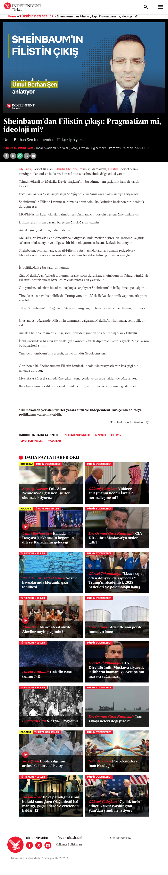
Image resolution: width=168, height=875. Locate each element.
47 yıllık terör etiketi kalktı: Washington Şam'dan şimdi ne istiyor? (114, 806)
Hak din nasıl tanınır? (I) (47, 674)
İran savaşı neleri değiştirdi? (115, 719)
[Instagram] (47, 845)
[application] (84, 67)
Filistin (113, 169)
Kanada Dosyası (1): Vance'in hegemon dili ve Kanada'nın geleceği (48, 538)
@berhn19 (99, 148)
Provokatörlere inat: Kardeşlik (113, 764)
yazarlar (54, 441)
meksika (100, 435)
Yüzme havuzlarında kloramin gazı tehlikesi (50, 583)
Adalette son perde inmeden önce (115, 630)
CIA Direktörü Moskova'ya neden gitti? (115, 538)
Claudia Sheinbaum (68, 169)
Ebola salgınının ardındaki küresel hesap (45, 764)
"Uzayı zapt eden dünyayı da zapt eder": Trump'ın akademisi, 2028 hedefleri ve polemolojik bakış (115, 580)
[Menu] (160, 7)
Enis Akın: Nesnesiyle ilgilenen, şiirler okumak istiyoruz (46, 493)
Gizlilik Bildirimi (121, 838)
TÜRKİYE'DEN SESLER (36, 16)
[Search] (145, 7)
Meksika (25, 169)
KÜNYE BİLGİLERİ (69, 838)
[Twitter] (38, 845)
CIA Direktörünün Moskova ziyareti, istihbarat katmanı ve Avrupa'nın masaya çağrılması (116, 670)
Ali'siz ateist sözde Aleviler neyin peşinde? (46, 630)
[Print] (33, 156)
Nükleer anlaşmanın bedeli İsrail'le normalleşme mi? (111, 493)
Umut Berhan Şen (18, 148)
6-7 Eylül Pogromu (50, 721)
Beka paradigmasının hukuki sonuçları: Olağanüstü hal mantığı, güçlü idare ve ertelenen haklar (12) (50, 804)
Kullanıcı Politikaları (69, 844)
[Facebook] (29, 845)
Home (12, 16)
